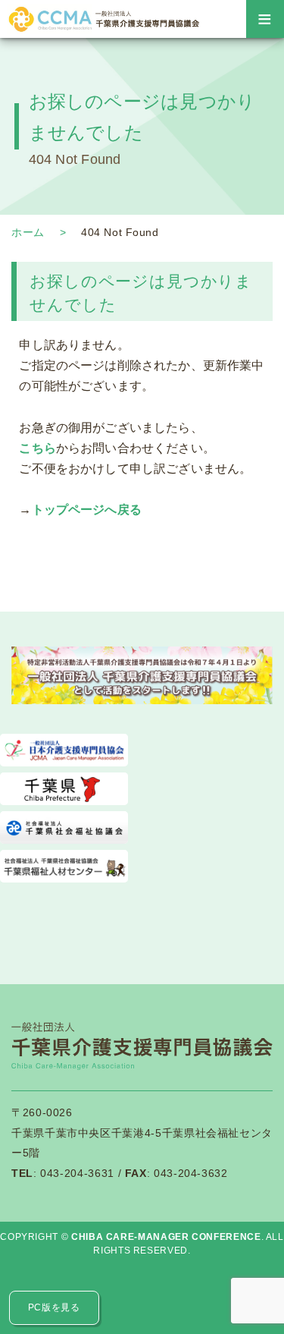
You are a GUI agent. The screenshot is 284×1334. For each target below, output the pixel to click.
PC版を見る (54, 1307)
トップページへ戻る (87, 509)
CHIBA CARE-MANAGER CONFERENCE (166, 1236)
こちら (37, 448)
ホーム (28, 232)
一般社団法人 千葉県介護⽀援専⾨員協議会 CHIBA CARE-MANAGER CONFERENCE (102, 19)
